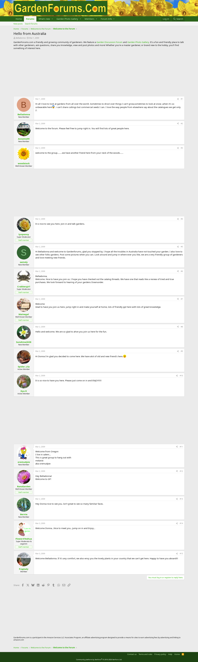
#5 (182, 246)
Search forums (31, 23)
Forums (30, 18)
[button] (52, 19)
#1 (182, 99)
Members (89, 18)
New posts (18, 23)
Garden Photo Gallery (67, 18)
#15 (181, 553)
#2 (182, 123)
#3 (182, 148)
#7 (182, 299)
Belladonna (21, 38)
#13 (181, 499)
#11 (181, 446)
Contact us (132, 654)
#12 (181, 471)
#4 (182, 219)
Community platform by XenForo (99, 659)
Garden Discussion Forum (109, 42)
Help (170, 654)
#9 (182, 351)
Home (19, 18)
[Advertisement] (99, 73)
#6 (182, 271)
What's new (44, 18)
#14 (181, 523)
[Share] (178, 99)
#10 (181, 375)
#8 (182, 327)
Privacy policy (160, 654)
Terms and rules (145, 654)
